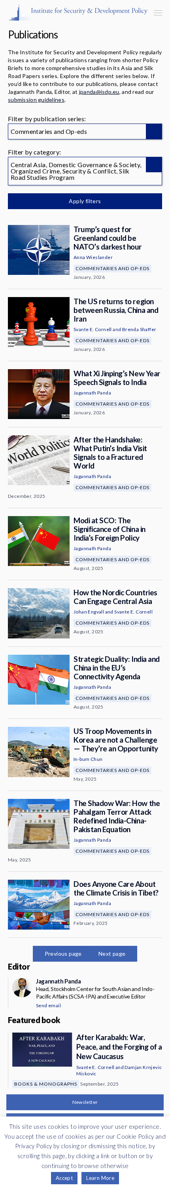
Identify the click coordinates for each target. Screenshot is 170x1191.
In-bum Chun (88, 759)
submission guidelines (36, 99)
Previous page (63, 953)
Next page (112, 953)
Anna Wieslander (93, 257)
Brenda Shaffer (139, 329)
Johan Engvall (89, 612)
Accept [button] (64, 1178)
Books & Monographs (45, 1084)
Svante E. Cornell (93, 329)
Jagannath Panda (92, 393)
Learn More (100, 1178)
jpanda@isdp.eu (99, 91)
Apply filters (85, 201)
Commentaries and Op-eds (112, 268)
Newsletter (85, 1102)
